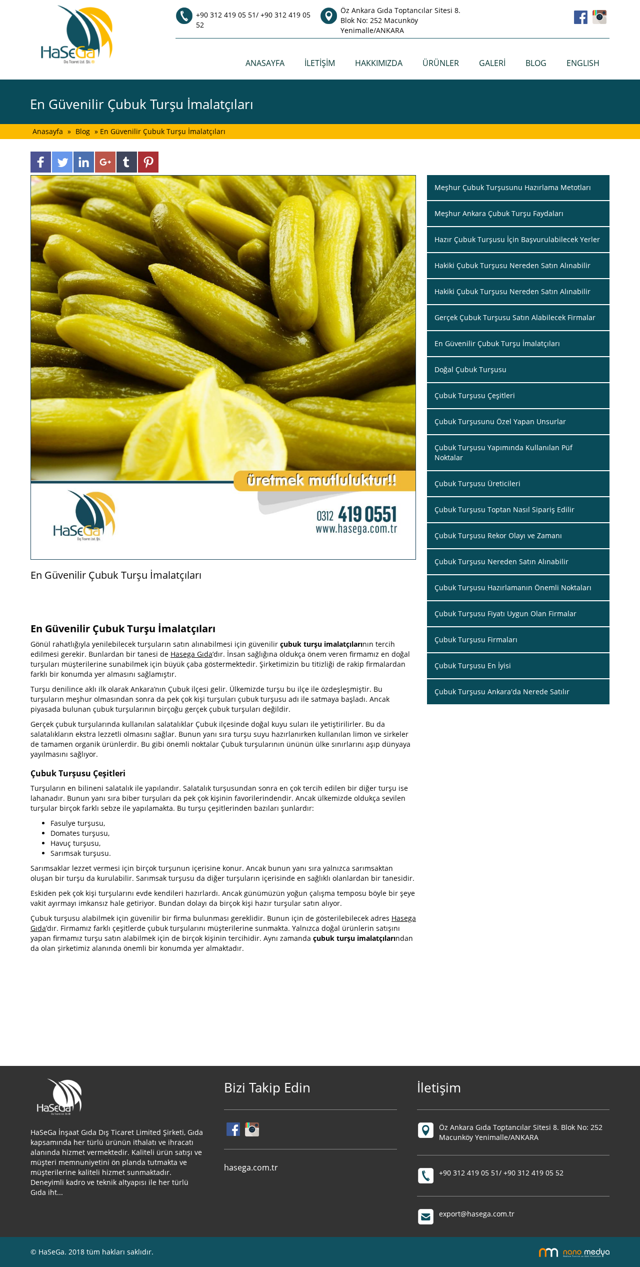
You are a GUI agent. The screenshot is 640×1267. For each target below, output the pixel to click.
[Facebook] (581, 16)
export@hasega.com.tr (476, 1213)
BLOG (536, 63)
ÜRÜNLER (440, 63)
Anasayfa (48, 131)
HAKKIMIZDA (378, 63)
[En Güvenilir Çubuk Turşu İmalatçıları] (223, 366)
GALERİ (492, 63)
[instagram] (599, 16)
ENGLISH (583, 63)
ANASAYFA (265, 63)
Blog (83, 131)
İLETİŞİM (319, 63)
